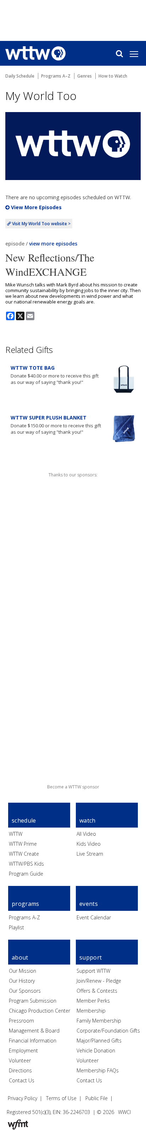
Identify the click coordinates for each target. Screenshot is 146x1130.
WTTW (15, 833)
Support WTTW (93, 970)
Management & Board (34, 1030)
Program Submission (32, 1000)
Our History (22, 980)
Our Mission (22, 970)
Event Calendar (94, 917)
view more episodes (53, 243)
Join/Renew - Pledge (99, 980)
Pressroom (21, 1020)
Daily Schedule (19, 76)
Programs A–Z (56, 76)
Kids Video (89, 843)
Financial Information (32, 1040)
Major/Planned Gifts (99, 1040)
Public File (96, 1098)
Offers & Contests (97, 990)
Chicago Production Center (39, 1010)
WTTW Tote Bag (33, 367)
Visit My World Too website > (41, 224)
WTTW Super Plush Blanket (48, 417)
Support (90, 957)
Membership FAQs (98, 1070)
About (20, 957)
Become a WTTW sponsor (73, 787)
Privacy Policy (22, 1098)
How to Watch (113, 76)
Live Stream (90, 853)
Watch (87, 820)
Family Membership (99, 1020)
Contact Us (21, 1080)
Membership (91, 1010)
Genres (84, 76)
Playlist (16, 927)
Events (88, 904)
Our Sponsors (25, 990)
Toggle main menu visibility (137, 53)
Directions (20, 1070)
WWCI (124, 1112)
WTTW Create (24, 853)
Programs (25, 904)
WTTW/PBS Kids (26, 863)
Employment (23, 1050)
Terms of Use (61, 1098)
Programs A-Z (24, 917)
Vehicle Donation (96, 1050)
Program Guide (26, 873)
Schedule (24, 820)
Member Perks (93, 1000)
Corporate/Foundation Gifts (108, 1030)
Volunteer (20, 1060)
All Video (86, 833)
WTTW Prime (23, 843)
